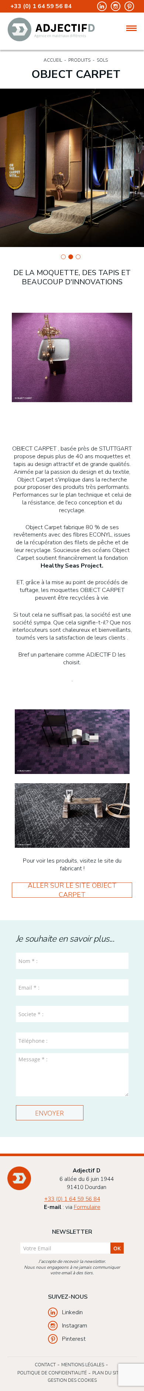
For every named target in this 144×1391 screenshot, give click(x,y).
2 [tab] (70, 256)
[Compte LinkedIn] (101, 6)
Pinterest (74, 1339)
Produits (79, 60)
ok (117, 1248)
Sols (102, 60)
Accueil (53, 60)
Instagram (74, 1326)
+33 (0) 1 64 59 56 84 (41, 6)
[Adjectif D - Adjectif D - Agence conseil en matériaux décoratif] (51, 29)
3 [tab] (78, 256)
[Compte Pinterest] (128, 6)
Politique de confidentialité (52, 1373)
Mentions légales (82, 1365)
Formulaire (87, 1207)
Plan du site (106, 1373)
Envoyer (49, 1113)
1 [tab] (63, 256)
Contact (45, 1365)
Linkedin (72, 1312)
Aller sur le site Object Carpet (72, 890)
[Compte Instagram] (115, 6)
